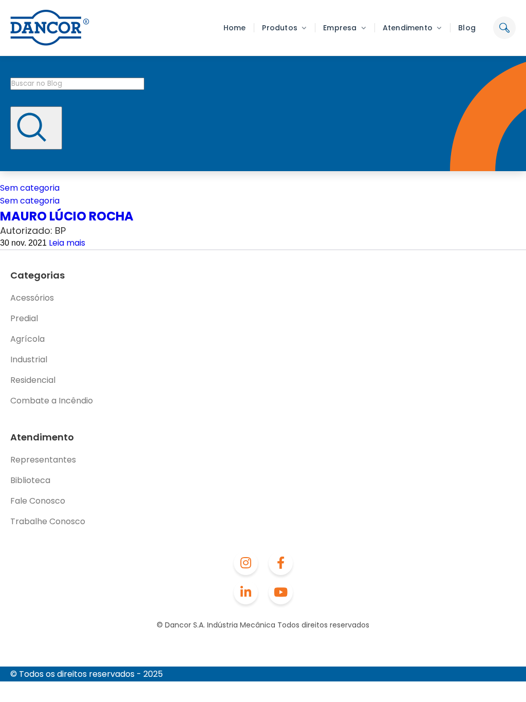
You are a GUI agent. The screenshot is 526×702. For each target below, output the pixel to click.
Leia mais (67, 243)
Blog (467, 28)
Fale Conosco (37, 501)
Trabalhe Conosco (47, 521)
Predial (24, 318)
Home (234, 28)
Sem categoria (30, 188)
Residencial (32, 380)
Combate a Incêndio (51, 401)
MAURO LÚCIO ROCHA (67, 216)
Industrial (28, 359)
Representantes (43, 460)
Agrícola (27, 339)
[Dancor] (49, 27)
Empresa (339, 28)
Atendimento (408, 28)
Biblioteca (30, 480)
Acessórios (32, 298)
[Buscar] (36, 128)
